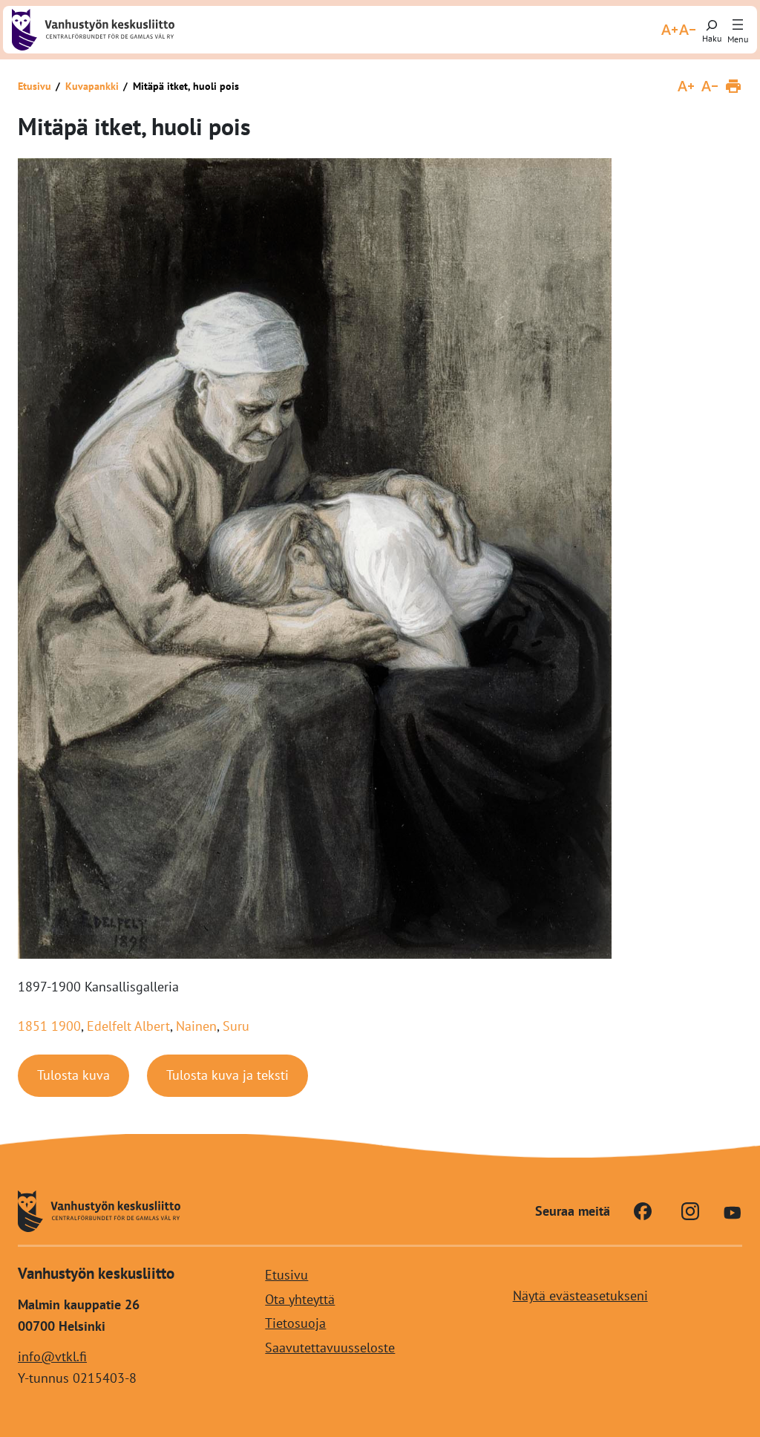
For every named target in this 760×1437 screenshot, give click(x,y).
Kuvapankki (92, 86)
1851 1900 (49, 1025)
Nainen (196, 1025)
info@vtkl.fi (52, 1356)
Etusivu (34, 86)
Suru (236, 1025)
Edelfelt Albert (128, 1025)
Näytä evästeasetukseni (580, 1296)
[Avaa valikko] (738, 25)
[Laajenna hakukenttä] (711, 29)
